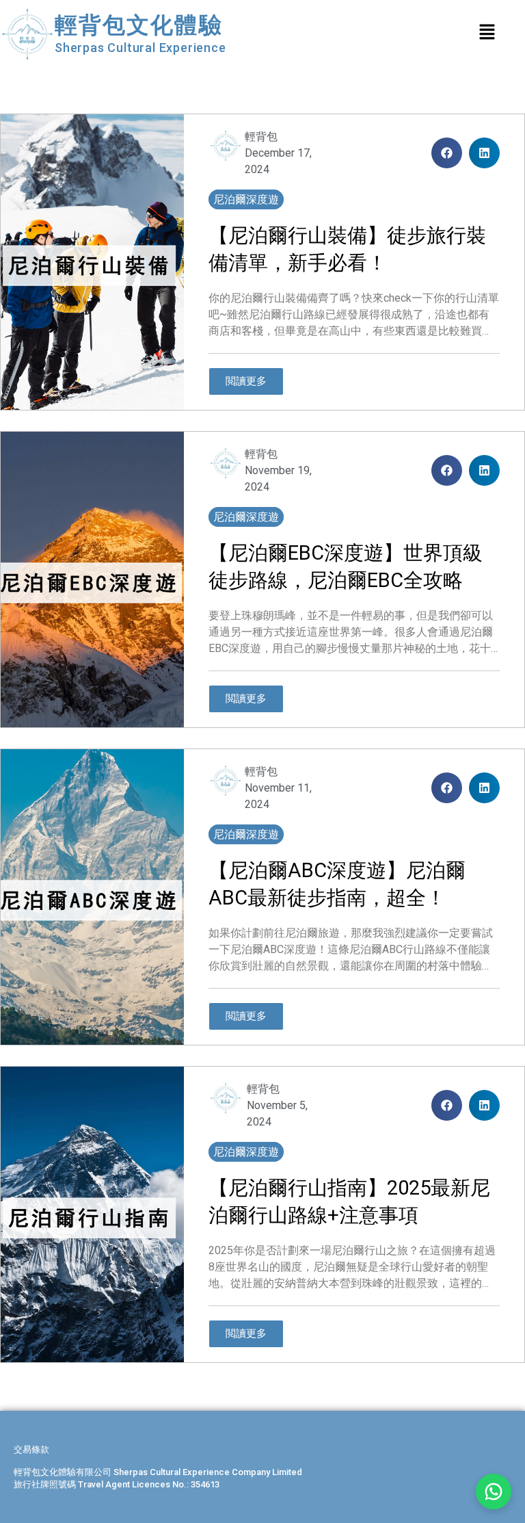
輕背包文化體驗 (139, 25)
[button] (446, 153)
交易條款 (31, 1449)
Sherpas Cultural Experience (140, 47)
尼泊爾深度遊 (246, 199)
